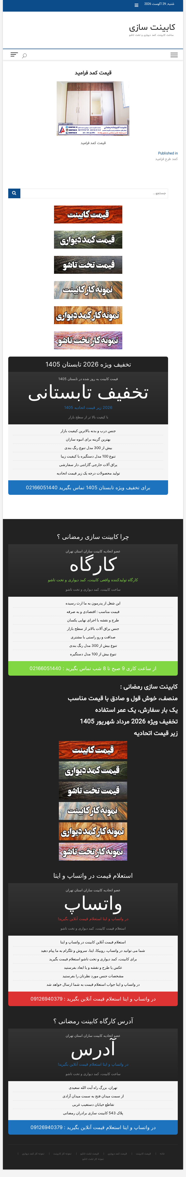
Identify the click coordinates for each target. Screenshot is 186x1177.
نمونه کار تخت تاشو (171, 78)
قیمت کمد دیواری (170, 37)
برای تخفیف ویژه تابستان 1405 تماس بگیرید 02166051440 (88, 487)
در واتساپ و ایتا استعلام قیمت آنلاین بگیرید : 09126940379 (93, 999)
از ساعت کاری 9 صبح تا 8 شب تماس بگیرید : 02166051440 (93, 668)
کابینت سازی (152, 28)
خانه (161, 17)
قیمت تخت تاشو (169, 47)
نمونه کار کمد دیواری (172, 68)
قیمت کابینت (167, 27)
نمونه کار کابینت (169, 57)
